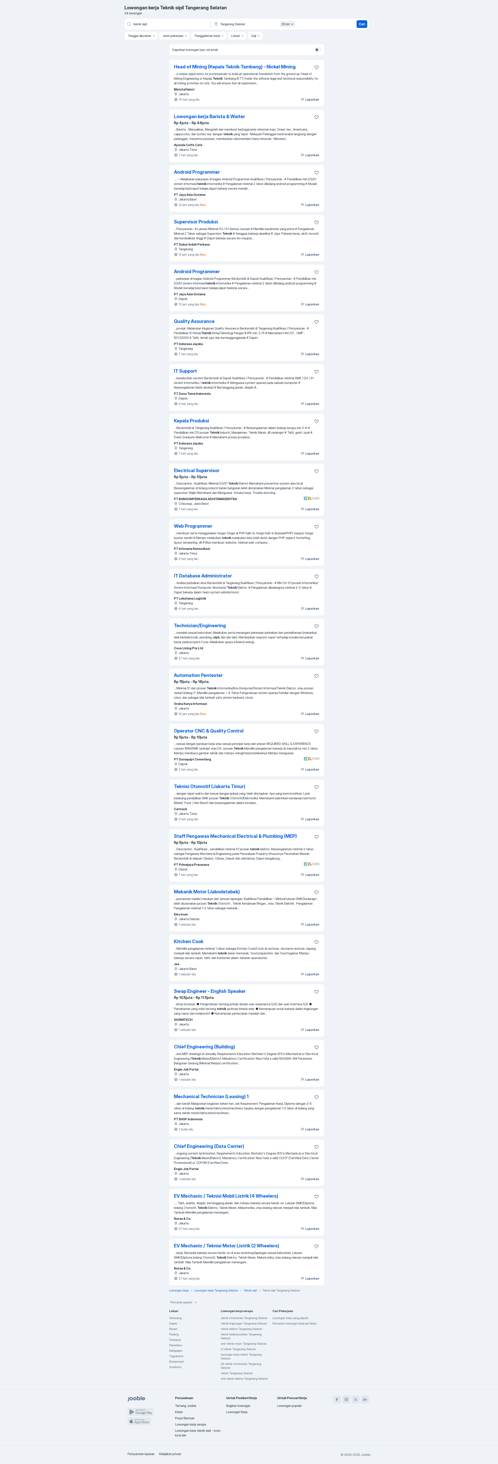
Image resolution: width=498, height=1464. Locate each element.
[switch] (318, 50)
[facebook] (337, 1399)
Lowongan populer (289, 1406)
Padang (174, 1334)
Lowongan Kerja (236, 1412)
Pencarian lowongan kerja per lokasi (295, 1323)
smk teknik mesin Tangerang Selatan (244, 1343)
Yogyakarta (176, 1356)
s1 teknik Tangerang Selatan (238, 1349)
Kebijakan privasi (170, 1454)
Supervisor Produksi (196, 222)
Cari (362, 24)
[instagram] (346, 1399)
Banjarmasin (176, 1361)
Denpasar (175, 1339)
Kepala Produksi (191, 421)
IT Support (185, 371)
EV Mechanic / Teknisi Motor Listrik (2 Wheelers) (226, 1246)
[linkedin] (365, 1399)
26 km (285, 24)
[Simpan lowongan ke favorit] (316, 67)
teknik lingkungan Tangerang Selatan (244, 1323)
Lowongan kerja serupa (190, 1424)
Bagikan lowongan (238, 1406)
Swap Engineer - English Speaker (210, 991)
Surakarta (175, 1367)
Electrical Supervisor (196, 470)
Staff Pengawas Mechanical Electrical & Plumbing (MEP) (235, 836)
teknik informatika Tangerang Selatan (244, 1318)
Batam (173, 1329)
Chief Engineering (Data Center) (209, 1146)
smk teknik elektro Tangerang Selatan (244, 1378)
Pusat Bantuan (185, 1418)
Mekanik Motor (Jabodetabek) (207, 892)
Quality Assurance (194, 321)
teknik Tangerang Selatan (237, 1373)
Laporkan (312, 99)
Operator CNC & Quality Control (209, 731)
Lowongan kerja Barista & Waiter (209, 116)
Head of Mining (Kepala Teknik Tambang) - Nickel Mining (235, 67)
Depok (173, 1323)
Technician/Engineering (200, 625)
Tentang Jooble (185, 1406)
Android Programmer (197, 172)
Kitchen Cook (188, 941)
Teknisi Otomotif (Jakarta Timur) (209, 786)
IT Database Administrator (203, 576)
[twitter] (355, 1399)
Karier (179, 1412)
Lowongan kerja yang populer (290, 1318)
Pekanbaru (175, 1345)
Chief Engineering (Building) (204, 1047)
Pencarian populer (181, 1302)
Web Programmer (193, 526)
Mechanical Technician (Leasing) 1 (211, 1096)
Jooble (365, 1455)
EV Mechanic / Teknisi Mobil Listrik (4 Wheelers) (226, 1196)
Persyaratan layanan (141, 1454)
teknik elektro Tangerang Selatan (241, 1329)
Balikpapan (175, 1350)
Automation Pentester (198, 675)
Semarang (175, 1318)
